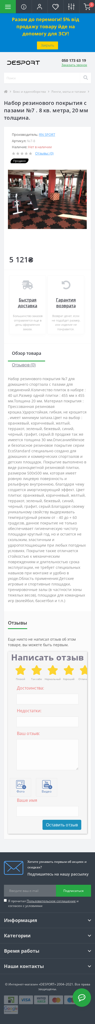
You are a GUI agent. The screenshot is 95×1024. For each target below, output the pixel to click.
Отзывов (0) (24, 365)
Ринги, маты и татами (68, 91)
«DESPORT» (47, 984)
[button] (40, 6)
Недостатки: (29, 711)
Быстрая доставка (27, 303)
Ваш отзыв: (28, 733)
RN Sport (47, 134)
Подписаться (73, 890)
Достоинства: (30, 688)
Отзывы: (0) (44, 153)
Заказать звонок (74, 65)
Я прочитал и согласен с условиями (43, 903)
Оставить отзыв (62, 825)
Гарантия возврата (66, 303)
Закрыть (47, 45)
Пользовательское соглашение (51, 901)
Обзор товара (26, 353)
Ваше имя (27, 800)
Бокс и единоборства (29, 91)
